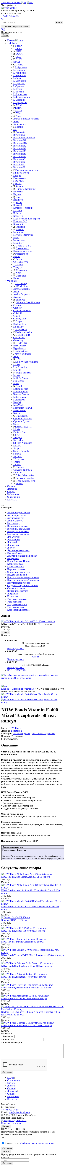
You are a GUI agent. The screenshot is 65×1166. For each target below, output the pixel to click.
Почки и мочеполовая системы (23, 577)
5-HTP (18, 45)
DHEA (19, 59)
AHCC (18, 51)
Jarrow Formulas (23, 353)
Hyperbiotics (19, 348)
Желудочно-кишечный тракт (22, 555)
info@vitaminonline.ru (19, 1112)
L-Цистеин (19, 99)
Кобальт (17, 213)
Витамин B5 (19, 151)
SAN (17, 434)
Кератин (17, 210)
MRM (16, 383)
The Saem (20, 459)
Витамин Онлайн (25, 478)
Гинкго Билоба (21, 172)
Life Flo (17, 370)
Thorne (16, 462)
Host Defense (19, 345)
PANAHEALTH (23, 426)
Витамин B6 (19, 154)
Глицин (17, 175)
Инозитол (18, 191)
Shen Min (18, 440)
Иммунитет (13, 558)
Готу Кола (18, 181)
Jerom (16, 356)
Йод (18, 197)
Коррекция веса (15, 564)
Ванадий (20, 132)
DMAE (17, 62)
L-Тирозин (18, 91)
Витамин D (19, 162)
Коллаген (18, 216)
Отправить (7, 1072)
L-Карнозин (19, 75)
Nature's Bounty (21, 394)
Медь (16, 237)
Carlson (17, 305)
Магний (20, 229)
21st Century (21, 283)
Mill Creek (18, 380)
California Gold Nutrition (28, 302)
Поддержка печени (17, 574)
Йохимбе (18, 199)
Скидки (11, 491)
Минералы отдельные (18, 534)
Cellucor (17, 308)
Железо (19, 186)
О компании (13, 497)
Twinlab (17, 464)
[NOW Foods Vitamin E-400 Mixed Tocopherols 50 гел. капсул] (32, 702)
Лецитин (20, 226)
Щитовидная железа (17, 591)
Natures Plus (19, 399)
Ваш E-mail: (8, 1039)
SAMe (18, 110)
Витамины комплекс (18, 526)
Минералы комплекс (18, 531)
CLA (18, 56)
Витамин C (19, 159)
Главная (5, 688)
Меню (5, 35)
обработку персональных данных (37, 1143)
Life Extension (20, 367)
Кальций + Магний (23, 208)
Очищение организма (18, 572)
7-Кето (18, 48)
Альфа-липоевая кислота (26, 118)
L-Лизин (17, 78)
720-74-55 (10, 16)
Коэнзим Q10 (20, 221)
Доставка (12, 489)
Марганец (18, 232)
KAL (18, 359)
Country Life (19, 318)
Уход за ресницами (17, 599)
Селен (19, 259)
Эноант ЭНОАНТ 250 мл (14, 920)
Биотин (19, 126)
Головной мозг (15, 553)
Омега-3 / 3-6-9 (23, 245)
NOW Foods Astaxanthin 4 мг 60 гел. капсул (23, 977)
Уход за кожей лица (17, 604)
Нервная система (16, 569)
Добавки (13, 43)
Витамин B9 (19, 156)
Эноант (19, 483)
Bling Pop (20, 299)
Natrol (19, 386)
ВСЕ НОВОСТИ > (17, 670)
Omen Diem (22, 416)
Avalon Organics (21, 294)
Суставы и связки (16, 588)
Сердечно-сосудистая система (22, 585)
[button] (8, 5)
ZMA (18, 113)
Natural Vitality (20, 391)
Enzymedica (21, 329)
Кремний (18, 224)
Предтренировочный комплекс (23, 580)
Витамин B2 (19, 145)
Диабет (11, 547)
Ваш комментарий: (12, 1042)
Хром (18, 272)
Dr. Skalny (18, 326)
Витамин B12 (20, 143)
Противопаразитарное (18, 582)
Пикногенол (22, 248)
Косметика (12, 596)
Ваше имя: (7, 1036)
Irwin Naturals (21, 351)
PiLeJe (16, 429)
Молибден (18, 243)
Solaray (17, 445)
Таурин (19, 264)
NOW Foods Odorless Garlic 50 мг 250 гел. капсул (26, 1025)
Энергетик (12, 593)
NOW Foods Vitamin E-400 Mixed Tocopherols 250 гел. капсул (32, 955)
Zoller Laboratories (24, 475)
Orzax (16, 424)
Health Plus (21, 343)
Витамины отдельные (18, 528)
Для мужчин (13, 537)
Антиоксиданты (15, 518)
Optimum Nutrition (22, 418)
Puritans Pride (20, 432)
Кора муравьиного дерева (26, 218)
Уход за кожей (14, 601)
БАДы (10, 1077)
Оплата (11, 486)
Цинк (16, 278)
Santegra (17, 437)
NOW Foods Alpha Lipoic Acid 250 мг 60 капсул (25, 877)
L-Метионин (19, 81)
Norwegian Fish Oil (22, 407)
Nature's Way (19, 397)
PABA (18, 108)
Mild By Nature (20, 378)
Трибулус (18, 267)
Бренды (13, 280)
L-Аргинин (21, 67)
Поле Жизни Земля (25, 480)
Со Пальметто (20, 262)
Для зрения (13, 545)
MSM (19, 105)
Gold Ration (19, 337)
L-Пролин (18, 86)
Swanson (17, 456)
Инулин (17, 194)
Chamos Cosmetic (22, 310)
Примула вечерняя (22, 251)
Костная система (15, 566)
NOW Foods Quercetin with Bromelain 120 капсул (26, 987)
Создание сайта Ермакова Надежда (13, 1121)
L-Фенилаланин (21, 97)
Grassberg (18, 340)
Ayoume (17, 297)
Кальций (17, 205)
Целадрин (21, 275)
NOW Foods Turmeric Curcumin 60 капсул (22, 941)
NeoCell (17, 402)
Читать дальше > (15, 648)
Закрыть (6, 1126)
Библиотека (13, 494)
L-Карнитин (19, 72)
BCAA (19, 54)
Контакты (12, 499)
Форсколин (22, 270)
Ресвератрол (21, 253)
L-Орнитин (19, 83)
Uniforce (20, 467)
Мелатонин (19, 240)
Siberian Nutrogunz (22, 443)
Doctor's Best (19, 324)
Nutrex (16, 413)
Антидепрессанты (16, 515)
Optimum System (21, 421)
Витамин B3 (19, 148)
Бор (15, 129)
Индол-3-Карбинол (26, 189)
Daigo (19, 321)
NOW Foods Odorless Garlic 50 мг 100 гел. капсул (26, 966)
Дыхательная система (18, 550)
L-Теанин (18, 89)
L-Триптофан (20, 94)
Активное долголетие (18, 512)
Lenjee (16, 364)
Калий (19, 202)
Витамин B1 (19, 140)
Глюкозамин (19, 178)
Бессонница (13, 523)
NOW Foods (19, 410)
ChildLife (18, 313)
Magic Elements (23, 372)
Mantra (16, 375)
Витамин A (19, 135)
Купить (5, 632)
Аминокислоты (15, 520)
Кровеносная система (18, 610)
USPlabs (17, 472)
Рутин (16, 256)
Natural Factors (20, 389)
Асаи (16, 121)
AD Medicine (22, 286)
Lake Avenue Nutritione (26, 362)
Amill (16, 291)
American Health (21, 289)
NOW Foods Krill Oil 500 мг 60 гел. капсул (23, 931)
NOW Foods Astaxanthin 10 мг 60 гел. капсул (24, 998)
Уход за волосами (16, 607)
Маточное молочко (23, 235)
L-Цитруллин (20, 102)
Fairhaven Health (23, 332)
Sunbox (17, 453)
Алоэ (18, 116)
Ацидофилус (20, 124)
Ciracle (16, 316)
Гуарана (17, 183)
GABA (19, 64)
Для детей (12, 542)
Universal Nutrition (22, 470)
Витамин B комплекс (24, 137)
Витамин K (19, 167)
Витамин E (19, 164)
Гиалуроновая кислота (26, 170)
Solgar (16, 448)
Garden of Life (23, 335)
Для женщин (13, 539)
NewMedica (19, 405)
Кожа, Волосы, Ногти (18, 561)
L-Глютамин (19, 70)
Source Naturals (21, 451)
